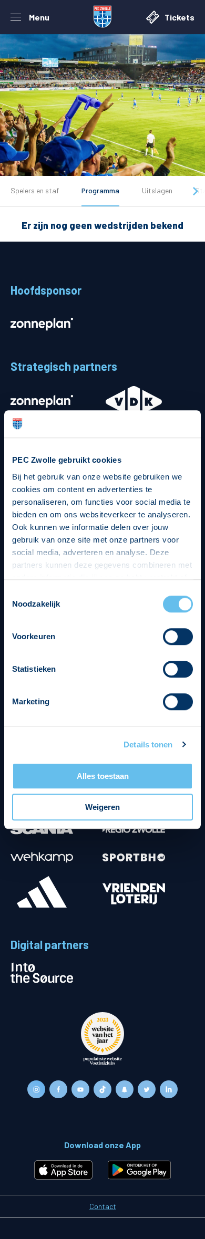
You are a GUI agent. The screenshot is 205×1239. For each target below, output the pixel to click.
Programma (100, 190)
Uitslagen (157, 190)
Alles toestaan (103, 776)
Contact (102, 1206)
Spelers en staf (35, 190)
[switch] (178, 636)
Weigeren (102, 807)
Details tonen (148, 744)
